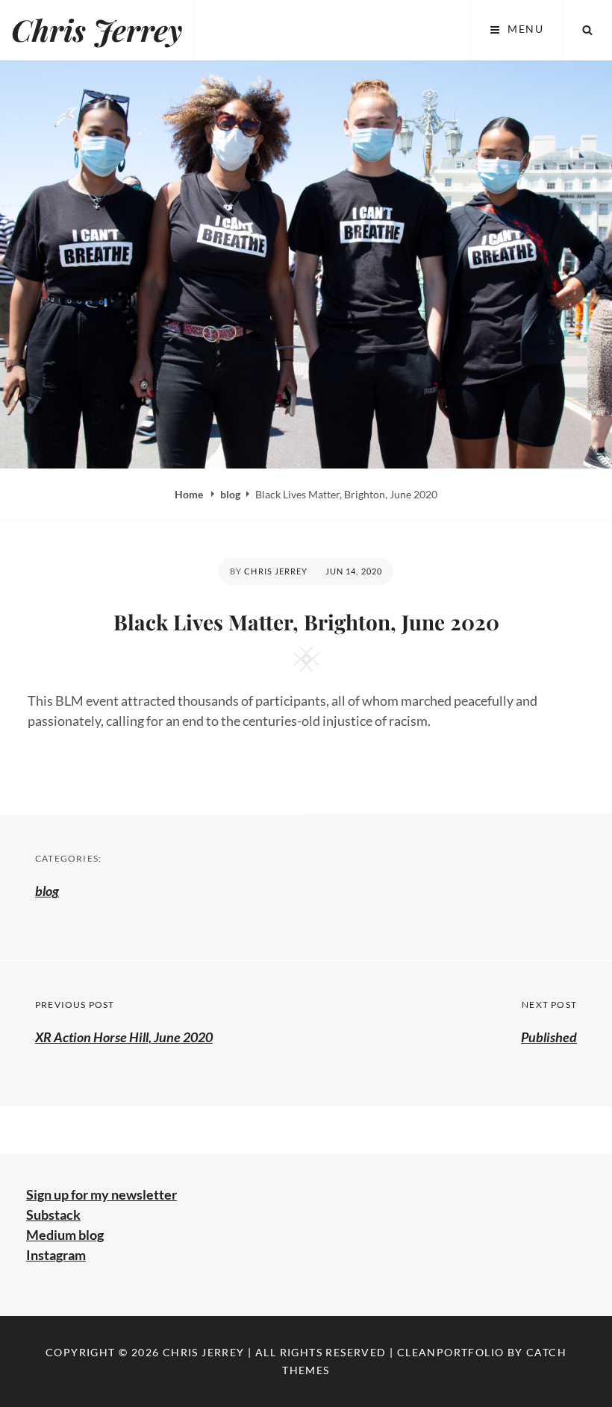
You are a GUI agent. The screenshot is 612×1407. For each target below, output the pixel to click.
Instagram (56, 1255)
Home (190, 494)
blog (230, 494)
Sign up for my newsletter (101, 1194)
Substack (53, 1214)
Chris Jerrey (96, 29)
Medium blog (65, 1234)
